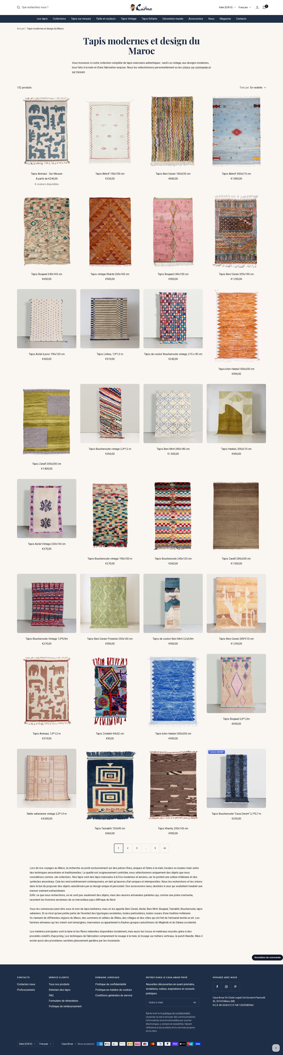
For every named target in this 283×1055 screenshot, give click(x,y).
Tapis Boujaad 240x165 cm (46, 274)
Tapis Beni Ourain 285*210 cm (236, 638)
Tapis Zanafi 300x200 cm (46, 463)
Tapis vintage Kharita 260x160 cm (110, 274)
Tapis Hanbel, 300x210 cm (236, 448)
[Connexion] (257, 7)
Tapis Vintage (128, 18)
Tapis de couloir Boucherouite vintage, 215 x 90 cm (173, 354)
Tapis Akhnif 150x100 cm (109, 173)
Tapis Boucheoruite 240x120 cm (173, 558)
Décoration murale (172, 18)
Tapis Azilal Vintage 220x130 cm (47, 543)
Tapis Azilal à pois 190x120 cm (47, 354)
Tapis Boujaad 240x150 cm (173, 274)
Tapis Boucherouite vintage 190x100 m (110, 558)
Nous (211, 18)
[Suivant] (164, 848)
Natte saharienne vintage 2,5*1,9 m (47, 813)
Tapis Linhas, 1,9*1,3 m (110, 354)
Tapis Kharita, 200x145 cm (173, 828)
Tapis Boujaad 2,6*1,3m (236, 718)
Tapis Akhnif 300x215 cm (236, 173)
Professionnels (26, 989)
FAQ (51, 995)
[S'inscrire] (194, 1002)
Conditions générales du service (113, 995)
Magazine (225, 18)
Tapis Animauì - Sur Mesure (46, 173)
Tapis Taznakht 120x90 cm (110, 828)
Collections (59, 18)
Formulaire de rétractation (63, 1000)
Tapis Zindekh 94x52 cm (110, 733)
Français (243, 7)
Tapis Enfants (149, 18)
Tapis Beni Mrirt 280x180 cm (173, 448)
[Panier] (264, 7)
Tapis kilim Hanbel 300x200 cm (236, 369)
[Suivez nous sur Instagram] (226, 986)
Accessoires (196, 18)
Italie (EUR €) (226, 7)
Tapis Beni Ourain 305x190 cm (236, 274)
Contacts (241, 18)
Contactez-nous (26, 984)
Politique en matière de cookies (113, 989)
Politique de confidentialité (110, 984)
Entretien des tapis (59, 989)
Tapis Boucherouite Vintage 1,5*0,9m (47, 638)
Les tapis (42, 18)
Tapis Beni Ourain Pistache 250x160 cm (110, 638)
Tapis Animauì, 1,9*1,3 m (47, 733)
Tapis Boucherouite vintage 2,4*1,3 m (110, 448)
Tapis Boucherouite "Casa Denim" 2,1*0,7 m (236, 813)
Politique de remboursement (65, 1006)
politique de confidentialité (176, 1013)
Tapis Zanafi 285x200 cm (236, 558)
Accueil (21, 28)
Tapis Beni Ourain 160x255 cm (173, 173)
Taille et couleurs (106, 18)
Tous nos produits (59, 984)
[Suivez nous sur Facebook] (217, 986)
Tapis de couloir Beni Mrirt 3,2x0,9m (173, 638)
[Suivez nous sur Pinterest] (235, 986)
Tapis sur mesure (81, 18)
